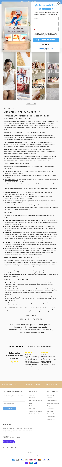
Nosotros (31, 395)
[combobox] (35, 29)
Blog (30, 403)
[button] (39, 370)
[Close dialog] (58, 3)
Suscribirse (9, 408)
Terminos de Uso (50, 48)
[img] (14, 361)
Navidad (49, 398)
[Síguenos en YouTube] (12, 447)
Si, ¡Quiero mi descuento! (45, 40)
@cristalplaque (31, 103)
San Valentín (50, 414)
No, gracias (45, 45)
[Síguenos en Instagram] (3, 447)
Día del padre (51, 416)
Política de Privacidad (35, 411)
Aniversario (50, 411)
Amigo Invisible (51, 406)
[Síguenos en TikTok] (16, 447)
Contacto (32, 398)
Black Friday (50, 395)
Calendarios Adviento (53, 403)
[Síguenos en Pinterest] (7, 447)
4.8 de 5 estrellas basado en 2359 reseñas (39, 346)
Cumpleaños (50, 408)
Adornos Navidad (52, 400)
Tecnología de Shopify (38, 456)
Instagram (6, 436)
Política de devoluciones (36, 414)
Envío (30, 406)
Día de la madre (51, 419)
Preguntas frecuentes (35, 400)
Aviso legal (32, 408)
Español (30, 452)
